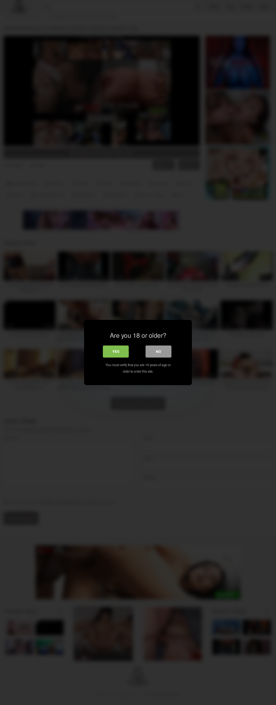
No (158, 351)
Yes (115, 351)
